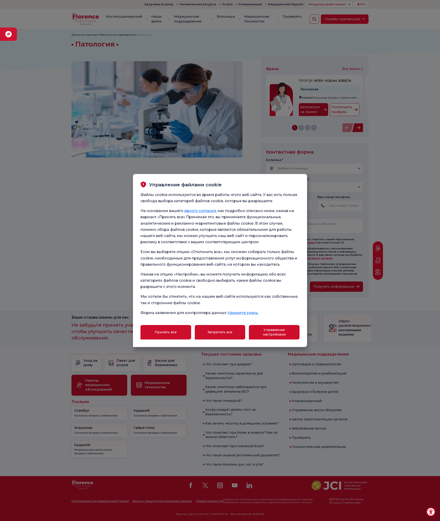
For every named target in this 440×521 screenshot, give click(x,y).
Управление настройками (274, 332)
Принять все (166, 332)
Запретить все (220, 332)
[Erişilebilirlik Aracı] (430, 511)
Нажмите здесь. (243, 313)
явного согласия (200, 211)
